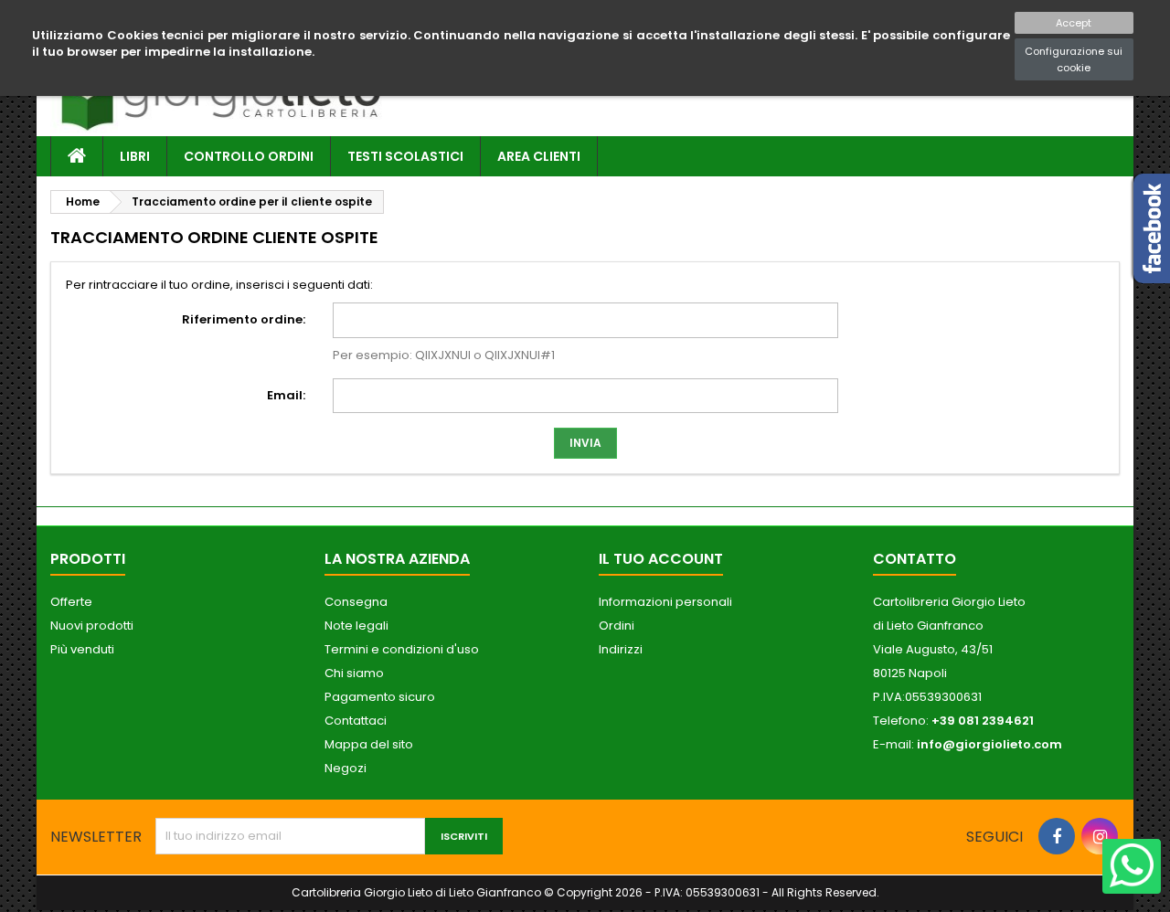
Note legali (356, 625)
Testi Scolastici (405, 156)
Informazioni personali (665, 601)
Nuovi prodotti (91, 625)
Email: (286, 395)
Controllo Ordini (249, 156)
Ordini (616, 625)
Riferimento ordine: (243, 319)
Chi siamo (354, 673)
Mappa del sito (368, 744)
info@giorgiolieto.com (989, 744)
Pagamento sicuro (379, 696)
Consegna (356, 601)
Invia (585, 443)
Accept (1073, 23)
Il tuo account (661, 558)
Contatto (914, 558)
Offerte (71, 601)
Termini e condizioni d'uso (401, 649)
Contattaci (355, 720)
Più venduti (82, 649)
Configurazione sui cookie (1073, 59)
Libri (135, 156)
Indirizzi (621, 649)
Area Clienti (538, 156)
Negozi (345, 768)
